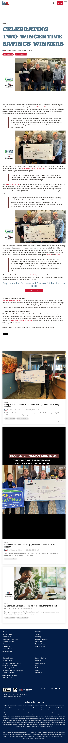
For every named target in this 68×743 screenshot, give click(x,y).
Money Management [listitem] (22, 617)
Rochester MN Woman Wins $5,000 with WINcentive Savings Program (30, 546)
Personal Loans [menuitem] (7, 634)
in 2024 (49, 255)
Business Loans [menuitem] (7, 649)
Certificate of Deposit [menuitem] (41, 639)
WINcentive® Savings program (46, 107)
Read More (61, 422)
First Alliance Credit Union (13, 50)
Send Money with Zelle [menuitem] (9, 668)
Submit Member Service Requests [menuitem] (12, 670)
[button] (41, 689)
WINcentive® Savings (12, 184)
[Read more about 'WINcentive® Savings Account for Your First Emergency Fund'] (34, 583)
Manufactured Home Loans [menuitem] (10, 639)
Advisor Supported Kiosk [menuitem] (9, 675)
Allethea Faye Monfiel (10, 609)
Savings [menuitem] (37, 634)
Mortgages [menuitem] (5, 644)
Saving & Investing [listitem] (10, 418)
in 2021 (57, 255)
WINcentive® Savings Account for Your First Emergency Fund (30, 606)
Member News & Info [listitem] (22, 418)
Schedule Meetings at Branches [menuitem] (11, 663)
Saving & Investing (8, 54)
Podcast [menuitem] (37, 668)
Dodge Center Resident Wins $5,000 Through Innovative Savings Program (32, 406)
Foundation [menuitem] (38, 672)
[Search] (54, 3)
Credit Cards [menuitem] (6, 646)
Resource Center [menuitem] (40, 663)
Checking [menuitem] (38, 636)
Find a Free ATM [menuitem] (7, 677)
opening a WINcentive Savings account (30, 275)
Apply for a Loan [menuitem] (7, 651)
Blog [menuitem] (36, 665)
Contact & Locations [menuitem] (8, 672)
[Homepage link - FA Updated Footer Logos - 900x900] (17, 691)
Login (60, 3)
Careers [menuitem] (37, 670)
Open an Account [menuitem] (40, 646)
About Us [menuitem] (38, 660)
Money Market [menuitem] (39, 641)
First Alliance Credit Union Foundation (34, 168)
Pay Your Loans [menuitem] (7, 660)
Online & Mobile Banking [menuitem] (9, 665)
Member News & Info (21, 54)
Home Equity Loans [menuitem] (8, 641)
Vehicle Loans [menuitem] (6, 636)
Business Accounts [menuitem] (40, 644)
